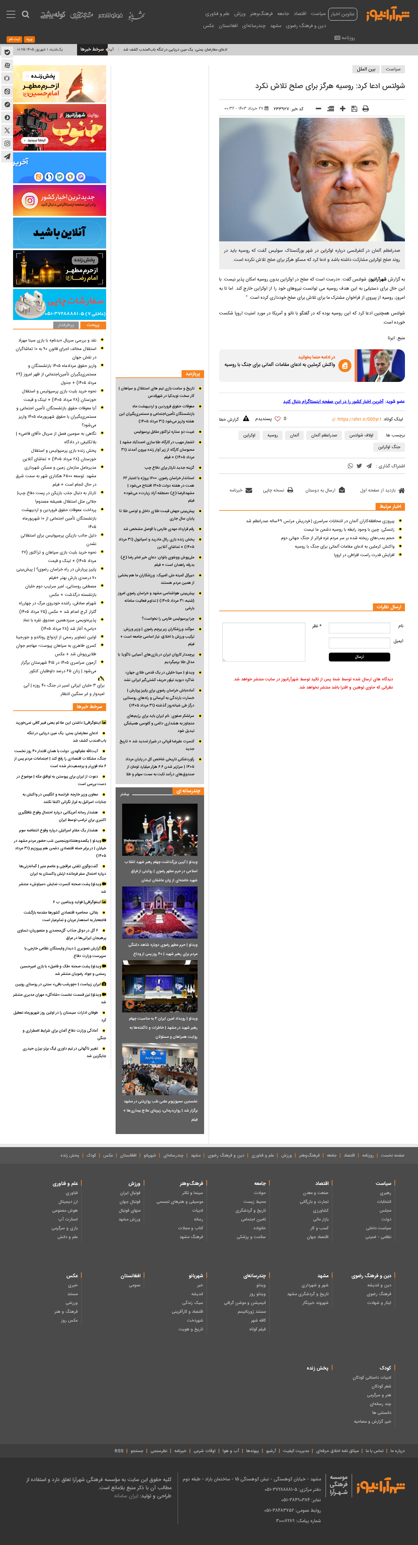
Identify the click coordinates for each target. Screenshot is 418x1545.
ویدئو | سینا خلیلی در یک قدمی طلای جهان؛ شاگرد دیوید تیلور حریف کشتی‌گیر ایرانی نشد (159, 676)
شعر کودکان (381, 1386)
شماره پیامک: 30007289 (298, 1520)
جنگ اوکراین (389, 447)
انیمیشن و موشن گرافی (245, 1303)
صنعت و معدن (316, 1193)
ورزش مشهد (129, 1219)
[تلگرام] (369, 466)
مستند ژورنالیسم (252, 1311)
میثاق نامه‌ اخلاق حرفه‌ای (337, 1451)
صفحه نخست (393, 1155)
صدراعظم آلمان (324, 435)
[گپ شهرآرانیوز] (7, 104)
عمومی (134, 1285)
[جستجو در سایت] (25, 14)
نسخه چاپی (273, 490)
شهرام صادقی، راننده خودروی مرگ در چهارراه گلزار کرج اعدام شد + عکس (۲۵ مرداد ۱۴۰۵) (57, 607)
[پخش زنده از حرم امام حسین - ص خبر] (59, 83)
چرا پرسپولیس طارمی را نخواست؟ (168, 618)
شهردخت (195, 1320)
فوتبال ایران (130, 1193)
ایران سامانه (126, 1496)
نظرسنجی (159, 1451)
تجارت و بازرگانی (314, 1201)
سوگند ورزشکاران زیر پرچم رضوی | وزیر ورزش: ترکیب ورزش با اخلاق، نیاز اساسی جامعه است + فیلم (157, 636)
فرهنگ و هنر (66, 1311)
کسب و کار (319, 1228)
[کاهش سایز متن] (316, 110)
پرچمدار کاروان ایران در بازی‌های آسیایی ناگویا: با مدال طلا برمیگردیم (156, 658)
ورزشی (72, 1303)
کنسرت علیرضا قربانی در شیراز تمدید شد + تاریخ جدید (157, 745)
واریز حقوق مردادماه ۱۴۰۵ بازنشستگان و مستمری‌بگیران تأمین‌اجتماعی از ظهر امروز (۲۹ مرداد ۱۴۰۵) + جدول (56, 374)
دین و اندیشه (379, 1285)
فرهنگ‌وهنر (261, 14)
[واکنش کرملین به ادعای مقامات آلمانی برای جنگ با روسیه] (381, 365)
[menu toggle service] (11, 15)
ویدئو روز (257, 1294)
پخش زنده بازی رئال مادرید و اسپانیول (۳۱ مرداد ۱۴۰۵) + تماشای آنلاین (156, 543)
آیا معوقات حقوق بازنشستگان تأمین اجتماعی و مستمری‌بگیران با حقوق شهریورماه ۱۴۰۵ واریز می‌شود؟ (56, 417)
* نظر (317, 626)
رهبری (385, 1193)
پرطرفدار (66, 325)
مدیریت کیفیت (296, 1451)
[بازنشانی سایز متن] (328, 110)
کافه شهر (258, 1320)
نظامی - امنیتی (378, 1237)
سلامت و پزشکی (251, 1237)
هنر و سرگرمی (379, 1395)
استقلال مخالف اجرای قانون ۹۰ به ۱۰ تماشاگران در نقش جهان (56, 353)
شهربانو (150, 1155)
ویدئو (261, 1285)
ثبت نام (14, 39)
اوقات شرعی (205, 1451)
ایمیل (398, 641)
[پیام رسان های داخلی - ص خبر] (59, 167)
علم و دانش (67, 1237)
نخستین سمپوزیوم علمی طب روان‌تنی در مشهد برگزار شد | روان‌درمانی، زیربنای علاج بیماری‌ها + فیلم (160, 1110)
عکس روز (69, 1320)
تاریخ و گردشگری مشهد (308, 1294)
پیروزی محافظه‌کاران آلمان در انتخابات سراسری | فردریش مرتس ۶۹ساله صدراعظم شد (320, 521)
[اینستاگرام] (59, 200)
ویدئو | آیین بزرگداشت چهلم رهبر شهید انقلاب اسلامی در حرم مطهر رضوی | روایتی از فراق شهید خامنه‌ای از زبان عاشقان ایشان (161, 871)
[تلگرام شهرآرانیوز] (7, 156)
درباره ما (398, 1451)
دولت (386, 1219)
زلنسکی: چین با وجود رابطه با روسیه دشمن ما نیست (349, 529)
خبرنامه (236, 490)
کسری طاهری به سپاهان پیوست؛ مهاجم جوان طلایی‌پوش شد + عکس (56, 650)
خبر (200, 1285)
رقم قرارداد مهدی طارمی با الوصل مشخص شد (158, 529)
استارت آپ (68, 1219)
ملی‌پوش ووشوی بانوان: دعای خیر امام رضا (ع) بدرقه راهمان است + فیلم (157, 561)
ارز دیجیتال (68, 1201)
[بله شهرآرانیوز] (7, 52)
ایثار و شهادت (379, 1303)
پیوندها (252, 1451)
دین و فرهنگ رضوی (306, 26)
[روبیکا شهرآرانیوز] (7, 78)
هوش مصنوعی (65, 1210)
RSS (119, 1451)
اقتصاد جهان (318, 1237)
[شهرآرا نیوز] (388, 13)
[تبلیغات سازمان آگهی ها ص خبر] (59, 304)
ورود (29, 39)
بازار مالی (321, 1219)
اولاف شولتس (361, 435)
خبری (73, 1285)
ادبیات (197, 1210)
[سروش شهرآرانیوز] (7, 117)
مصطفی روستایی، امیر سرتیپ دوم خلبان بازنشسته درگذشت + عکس (60, 590)
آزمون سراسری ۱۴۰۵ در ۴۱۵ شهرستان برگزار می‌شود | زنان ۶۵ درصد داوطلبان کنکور (58, 667)
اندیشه (197, 1294)
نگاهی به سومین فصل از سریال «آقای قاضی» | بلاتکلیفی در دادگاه (56, 438)
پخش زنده (69, 1155)
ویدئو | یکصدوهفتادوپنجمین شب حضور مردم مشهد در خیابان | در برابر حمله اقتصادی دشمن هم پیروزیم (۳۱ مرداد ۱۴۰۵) (60, 848)
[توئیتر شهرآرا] (7, 130)
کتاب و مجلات (190, 1228)
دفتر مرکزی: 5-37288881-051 (293, 1489)
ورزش (240, 14)
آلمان (294, 435)
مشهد (275, 26)
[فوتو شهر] (110, 17)
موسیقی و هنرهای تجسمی (179, 1201)
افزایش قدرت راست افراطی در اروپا (364, 555)
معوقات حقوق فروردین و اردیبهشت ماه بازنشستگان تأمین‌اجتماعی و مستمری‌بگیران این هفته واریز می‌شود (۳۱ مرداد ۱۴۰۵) (156, 414)
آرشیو (271, 1451)
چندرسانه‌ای (253, 26)
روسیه (272, 435)
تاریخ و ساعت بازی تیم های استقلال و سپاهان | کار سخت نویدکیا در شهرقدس (156, 392)
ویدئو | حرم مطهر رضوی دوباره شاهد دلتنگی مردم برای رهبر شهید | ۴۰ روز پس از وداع (163, 949)
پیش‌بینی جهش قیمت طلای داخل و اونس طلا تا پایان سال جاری (156, 515)
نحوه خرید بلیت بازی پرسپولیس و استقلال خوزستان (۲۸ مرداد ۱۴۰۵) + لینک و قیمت (59, 395)
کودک (91, 1155)
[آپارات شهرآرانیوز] (7, 65)
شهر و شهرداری (315, 1285)
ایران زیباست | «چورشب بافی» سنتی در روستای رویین (58, 984)
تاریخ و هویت (191, 1329)
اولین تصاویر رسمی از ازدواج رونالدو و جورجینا (56, 637)
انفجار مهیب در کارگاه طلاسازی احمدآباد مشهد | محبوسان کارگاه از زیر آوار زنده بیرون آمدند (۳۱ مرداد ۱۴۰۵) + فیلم (157, 450)
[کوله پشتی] (52, 16)
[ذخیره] (352, 109)
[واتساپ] (350, 467)
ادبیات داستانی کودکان (372, 1377)
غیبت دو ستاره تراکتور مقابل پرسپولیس (164, 432)
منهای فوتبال (129, 1210)
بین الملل (366, 69)
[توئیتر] (359, 467)
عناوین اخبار (343, 14)
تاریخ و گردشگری (250, 1210)
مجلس (385, 1210)
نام (400, 626)
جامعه (283, 14)
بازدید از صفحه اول (377, 490)
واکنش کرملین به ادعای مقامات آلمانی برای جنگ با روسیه (279, 365)
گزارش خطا (229, 419)
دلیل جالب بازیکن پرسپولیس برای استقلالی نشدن (58, 540)
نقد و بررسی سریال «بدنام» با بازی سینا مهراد (57, 340)
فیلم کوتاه (257, 1329)
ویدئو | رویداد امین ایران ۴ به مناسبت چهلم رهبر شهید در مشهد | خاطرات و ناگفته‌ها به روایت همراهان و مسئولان (163, 1027)
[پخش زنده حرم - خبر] (59, 268)
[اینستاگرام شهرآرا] (7, 143)
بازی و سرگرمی (65, 1228)
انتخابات (384, 1201)
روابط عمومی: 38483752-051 (292, 1510)
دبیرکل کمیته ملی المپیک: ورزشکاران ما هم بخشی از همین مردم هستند (156, 579)
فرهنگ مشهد (191, 1237)
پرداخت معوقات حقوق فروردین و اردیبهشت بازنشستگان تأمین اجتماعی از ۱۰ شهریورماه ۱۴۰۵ (59, 519)
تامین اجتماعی (253, 1219)
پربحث (93, 325)
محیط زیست (255, 1201)
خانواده (259, 1228)
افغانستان (228, 26)
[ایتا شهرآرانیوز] (7, 91)
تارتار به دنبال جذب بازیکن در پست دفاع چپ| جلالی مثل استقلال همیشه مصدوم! (56, 497)
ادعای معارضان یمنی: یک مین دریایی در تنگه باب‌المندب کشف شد (202, 49)
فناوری (72, 1193)
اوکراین (249, 435)
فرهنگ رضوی (379, 1294)
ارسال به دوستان (320, 490)
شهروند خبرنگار (315, 1303)
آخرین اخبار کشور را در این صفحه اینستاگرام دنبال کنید (333, 402)
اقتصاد (300, 14)
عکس (208, 26)
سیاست (318, 14)
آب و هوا (231, 1451)
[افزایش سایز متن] (340, 110)
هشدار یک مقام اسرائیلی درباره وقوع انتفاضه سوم (58, 830)
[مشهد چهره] (81, 18)
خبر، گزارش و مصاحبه (372, 1421)
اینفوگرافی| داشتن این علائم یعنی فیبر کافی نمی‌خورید (59, 722)
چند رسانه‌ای (380, 1404)
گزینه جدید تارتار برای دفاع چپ (169, 467)
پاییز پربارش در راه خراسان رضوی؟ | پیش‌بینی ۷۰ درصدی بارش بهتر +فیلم (56, 574)
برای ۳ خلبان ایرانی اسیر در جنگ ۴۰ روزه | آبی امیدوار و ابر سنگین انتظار (64, 690)
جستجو (137, 1451)
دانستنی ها (381, 1412)
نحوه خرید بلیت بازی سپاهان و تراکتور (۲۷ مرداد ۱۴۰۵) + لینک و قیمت (59, 557)
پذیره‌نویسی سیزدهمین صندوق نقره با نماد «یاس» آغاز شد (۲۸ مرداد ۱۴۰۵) (59, 624)
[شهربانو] (136, 18)
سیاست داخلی (378, 1228)
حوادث (260, 1193)
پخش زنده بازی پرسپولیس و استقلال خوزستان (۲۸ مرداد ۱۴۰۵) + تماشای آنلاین (59, 455)
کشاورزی (321, 1210)
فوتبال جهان (130, 1201)
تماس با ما (374, 1451)
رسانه (198, 1219)
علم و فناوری (217, 14)
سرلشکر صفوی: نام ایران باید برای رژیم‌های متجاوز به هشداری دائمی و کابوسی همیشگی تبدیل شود (159, 723)
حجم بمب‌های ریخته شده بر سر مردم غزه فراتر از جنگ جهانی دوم (337, 538)
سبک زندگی (192, 1303)
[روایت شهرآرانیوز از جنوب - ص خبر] (59, 127)
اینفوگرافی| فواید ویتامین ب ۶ (77, 902)
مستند (72, 1294)
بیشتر (122, 792)
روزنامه (348, 38)
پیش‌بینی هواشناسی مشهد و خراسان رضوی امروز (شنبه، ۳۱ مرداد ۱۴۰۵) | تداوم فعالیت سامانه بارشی (156, 601)
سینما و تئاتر (192, 1193)
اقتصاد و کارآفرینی (187, 1311)
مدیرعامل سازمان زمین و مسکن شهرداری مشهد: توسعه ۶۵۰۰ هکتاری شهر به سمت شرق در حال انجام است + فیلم (56, 476)
